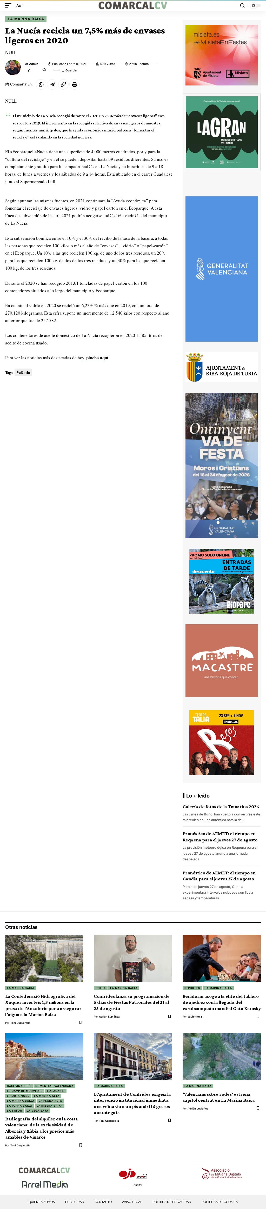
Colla (101, 987)
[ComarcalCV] (133, 5)
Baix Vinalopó (19, 1085)
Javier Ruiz (195, 1016)
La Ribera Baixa (50, 1105)
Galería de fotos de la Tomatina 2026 (221, 806)
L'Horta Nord (18, 1095)
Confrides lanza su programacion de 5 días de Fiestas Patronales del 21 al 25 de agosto (132, 1002)
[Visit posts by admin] (13, 67)
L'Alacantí (56, 1090)
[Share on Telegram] (52, 84)
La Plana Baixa (19, 1105)
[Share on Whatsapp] (41, 84)
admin (33, 64)
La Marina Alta (46, 1095)
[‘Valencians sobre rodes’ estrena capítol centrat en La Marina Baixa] (222, 1056)
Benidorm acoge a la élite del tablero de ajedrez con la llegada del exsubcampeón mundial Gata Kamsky (222, 1002)
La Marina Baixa (26, 19)
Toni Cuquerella (20, 1022)
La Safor (14, 1110)
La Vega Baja (37, 1110)
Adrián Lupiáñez (109, 1016)
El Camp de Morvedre (25, 1090)
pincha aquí (97, 357)
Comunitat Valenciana (54, 1085)
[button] (9, 5)
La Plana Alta (50, 1100)
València (23, 372)
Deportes (192, 987)
